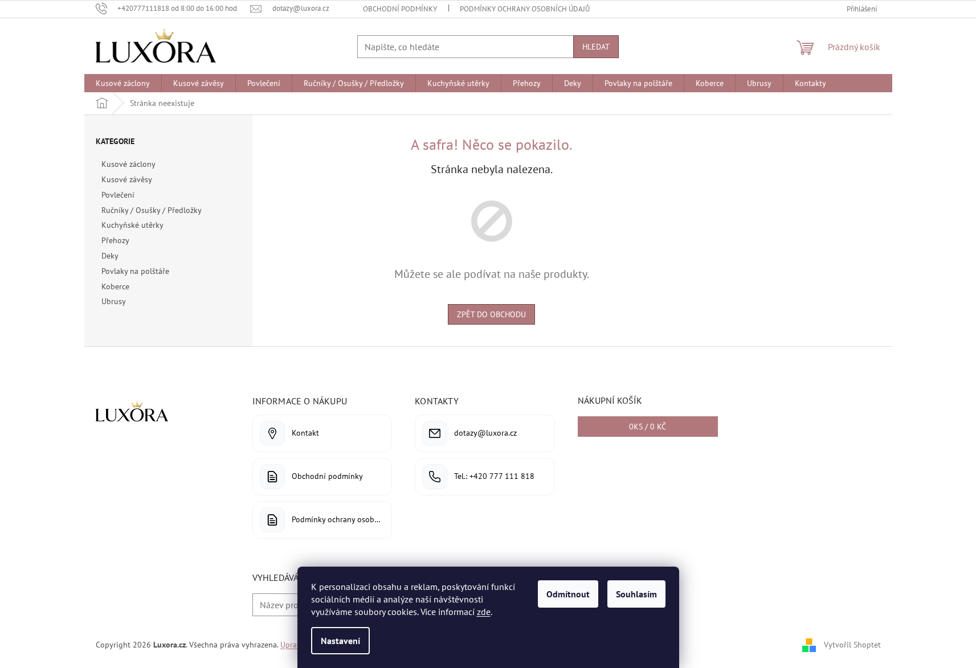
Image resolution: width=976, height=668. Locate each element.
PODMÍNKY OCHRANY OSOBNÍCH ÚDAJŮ (525, 9)
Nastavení (340, 640)
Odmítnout (568, 594)
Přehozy (115, 240)
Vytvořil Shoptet (852, 644)
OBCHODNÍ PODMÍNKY (400, 9)
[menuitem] (122, 83)
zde (484, 611)
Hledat (596, 47)
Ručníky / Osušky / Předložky (151, 210)
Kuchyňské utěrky (132, 225)
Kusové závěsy (126, 179)
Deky (109, 256)
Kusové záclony (128, 164)
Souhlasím (636, 594)
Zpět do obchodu (491, 314)
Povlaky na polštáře (135, 271)
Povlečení (117, 195)
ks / (647, 426)
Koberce (115, 286)
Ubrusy (113, 301)
